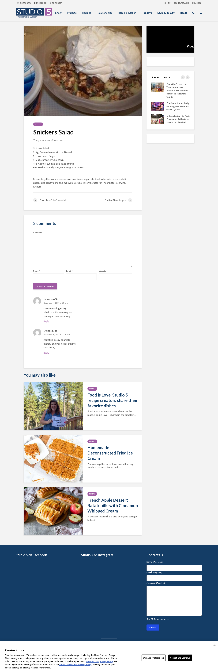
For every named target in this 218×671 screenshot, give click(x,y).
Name (36, 271)
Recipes (86, 12)
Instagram (25, 3)
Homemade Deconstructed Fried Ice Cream (110, 453)
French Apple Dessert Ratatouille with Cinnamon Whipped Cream (112, 505)
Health (184, 12)
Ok (214, 645)
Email (69, 271)
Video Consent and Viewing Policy (75, 664)
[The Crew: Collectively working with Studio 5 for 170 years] (157, 106)
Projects (72, 12)
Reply (46, 321)
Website (102, 271)
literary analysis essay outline (60, 343)
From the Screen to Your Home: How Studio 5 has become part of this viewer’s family (177, 90)
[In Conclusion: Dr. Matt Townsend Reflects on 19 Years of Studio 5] (157, 118)
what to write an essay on (58, 312)
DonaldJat (50, 330)
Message (156, 582)
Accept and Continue (180, 657)
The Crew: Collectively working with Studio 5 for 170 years (177, 106)
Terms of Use (92, 661)
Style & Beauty (166, 12)
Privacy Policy (106, 661)
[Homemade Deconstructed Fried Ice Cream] (53, 458)
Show (58, 12)
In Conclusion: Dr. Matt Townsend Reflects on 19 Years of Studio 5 (178, 119)
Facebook (41, 3)
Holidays (147, 12)
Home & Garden (127, 12)
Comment (37, 233)
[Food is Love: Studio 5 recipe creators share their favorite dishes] (53, 405)
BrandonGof (52, 299)
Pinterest (57, 3)
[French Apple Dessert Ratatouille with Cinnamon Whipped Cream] (53, 510)
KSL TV (167, 3)
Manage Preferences (153, 657)
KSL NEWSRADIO (181, 3)
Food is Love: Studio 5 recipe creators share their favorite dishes (112, 400)
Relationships (105, 12)
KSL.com (196, 3)
